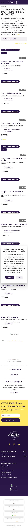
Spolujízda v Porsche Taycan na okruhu (12, 192)
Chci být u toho (10, 420)
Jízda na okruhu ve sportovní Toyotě (14, 224)
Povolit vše (10, 277)
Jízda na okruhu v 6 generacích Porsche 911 (12, 62)
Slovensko (15, 490)
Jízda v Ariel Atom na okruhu (11, 93)
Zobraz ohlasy (14, 374)
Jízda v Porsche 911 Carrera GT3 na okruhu (13, 159)
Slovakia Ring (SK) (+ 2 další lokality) (8, 99)
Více (18, 34)
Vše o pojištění (14, 392)
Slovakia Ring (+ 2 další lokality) (8, 199)
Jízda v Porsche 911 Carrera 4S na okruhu (13, 286)
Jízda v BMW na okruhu (9, 317)
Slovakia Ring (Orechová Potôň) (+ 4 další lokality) (12, 130)
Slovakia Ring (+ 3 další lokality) (8, 69)
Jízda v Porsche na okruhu (10, 123)
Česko (15, 486)
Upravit (19, 277)
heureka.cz (13, 359)
